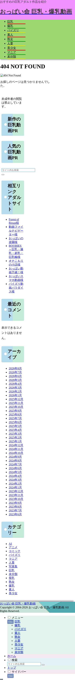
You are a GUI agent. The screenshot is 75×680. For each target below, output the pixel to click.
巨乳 (17, 621)
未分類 (19, 652)
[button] (2, 174)
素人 (17, 632)
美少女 (19, 644)
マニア (19, 648)
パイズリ (20, 629)
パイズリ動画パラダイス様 (16, 287)
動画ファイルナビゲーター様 (16, 230)
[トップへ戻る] (1, 679)
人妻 (17, 640)
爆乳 (17, 625)
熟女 (17, 636)
